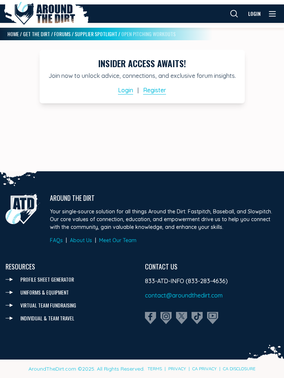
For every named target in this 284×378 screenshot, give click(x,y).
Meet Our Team (117, 240)
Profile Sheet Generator (47, 279)
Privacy (177, 368)
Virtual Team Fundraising (48, 305)
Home (13, 34)
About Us (81, 240)
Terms (155, 368)
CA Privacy (204, 368)
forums (62, 34)
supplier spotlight (96, 34)
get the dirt (36, 34)
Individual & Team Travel (47, 318)
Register (154, 90)
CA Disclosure (239, 368)
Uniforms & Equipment (44, 292)
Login (254, 13)
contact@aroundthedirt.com (184, 295)
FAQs (56, 240)
